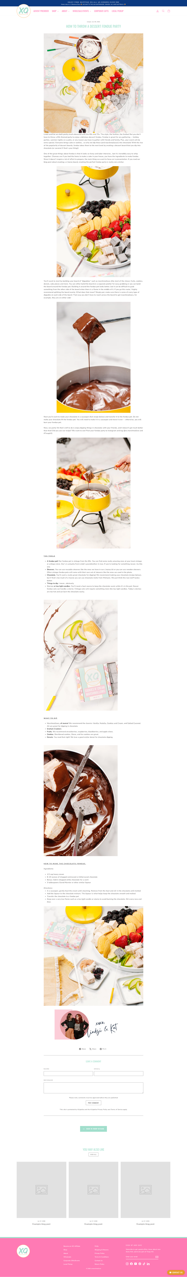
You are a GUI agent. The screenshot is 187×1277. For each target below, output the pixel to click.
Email (97, 1069)
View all (93, 1154)
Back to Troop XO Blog (95, 1129)
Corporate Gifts (101, 11)
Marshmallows (53, 723)
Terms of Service (117, 1109)
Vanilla (96, 723)
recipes (89, 22)
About (65, 11)
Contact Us (99, 1261)
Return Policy (99, 1264)
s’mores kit (109, 569)
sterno (96, 899)
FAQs (97, 1246)
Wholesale (67, 1257)
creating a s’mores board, (67, 162)
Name (46, 1069)
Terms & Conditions (102, 1257)
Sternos (50, 586)
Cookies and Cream (115, 723)
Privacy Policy (102, 1109)
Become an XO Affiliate (72, 1246)
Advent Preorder (41, 11)
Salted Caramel (134, 723)
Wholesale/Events (81, 11)
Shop (54, 11)
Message (48, 1080)
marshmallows (111, 142)
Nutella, (103, 723)
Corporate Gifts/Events (72, 1261)
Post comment (93, 1103)
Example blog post (41, 1224)
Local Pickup (117, 11)
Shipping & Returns (102, 1250)
